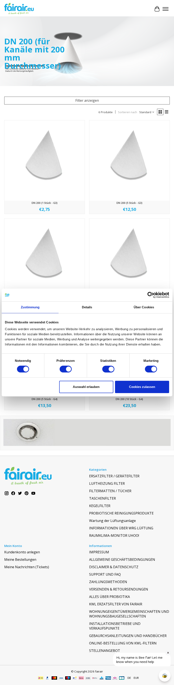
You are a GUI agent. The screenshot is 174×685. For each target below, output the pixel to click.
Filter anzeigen (87, 100)
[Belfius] (94, 678)
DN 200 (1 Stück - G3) (45, 203)
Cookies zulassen (142, 387)
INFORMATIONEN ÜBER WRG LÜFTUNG (121, 528)
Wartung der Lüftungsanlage (112, 520)
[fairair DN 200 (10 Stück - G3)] (44, 258)
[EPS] (115, 678)
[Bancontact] (74, 678)
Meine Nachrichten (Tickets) (26, 567)
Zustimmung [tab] (30, 307)
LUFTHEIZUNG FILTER (107, 483)
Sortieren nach (127, 112)
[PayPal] (47, 678)
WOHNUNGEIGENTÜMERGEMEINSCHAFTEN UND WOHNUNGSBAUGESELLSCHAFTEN (129, 614)
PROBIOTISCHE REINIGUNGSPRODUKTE (121, 513)
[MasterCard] (54, 678)
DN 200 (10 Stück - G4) (129, 399)
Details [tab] (87, 307)
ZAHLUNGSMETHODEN (108, 581)
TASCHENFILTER (102, 498)
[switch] (66, 369)
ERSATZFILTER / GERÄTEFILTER (114, 476)
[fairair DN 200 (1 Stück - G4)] (129, 258)
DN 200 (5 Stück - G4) (45, 399)
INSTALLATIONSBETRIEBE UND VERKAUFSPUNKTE (114, 626)
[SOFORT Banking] (81, 678)
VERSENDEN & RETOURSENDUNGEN (118, 589)
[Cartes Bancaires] (121, 678)
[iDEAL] (40, 678)
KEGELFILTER (99, 505)
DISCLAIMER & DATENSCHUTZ (113, 567)
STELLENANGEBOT (104, 650)
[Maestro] (68, 678)
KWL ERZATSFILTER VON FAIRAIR (115, 604)
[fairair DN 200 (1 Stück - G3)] (44, 160)
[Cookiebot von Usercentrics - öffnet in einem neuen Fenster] (150, 295)
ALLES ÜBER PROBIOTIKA (109, 596)
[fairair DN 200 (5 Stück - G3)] (129, 160)
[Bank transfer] (88, 678)
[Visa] (61, 678)
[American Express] (108, 678)
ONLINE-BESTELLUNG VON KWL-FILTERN (123, 643)
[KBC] (101, 678)
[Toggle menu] (165, 9)
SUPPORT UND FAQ (105, 574)
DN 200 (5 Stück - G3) (129, 203)
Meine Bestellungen (20, 559)
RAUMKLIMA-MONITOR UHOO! (114, 535)
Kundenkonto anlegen (22, 552)
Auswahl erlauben (86, 387)
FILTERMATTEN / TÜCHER (110, 491)
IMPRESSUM (99, 552)
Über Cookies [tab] (144, 307)
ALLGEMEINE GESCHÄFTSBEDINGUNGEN (122, 559)
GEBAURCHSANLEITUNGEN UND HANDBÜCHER (128, 635)
